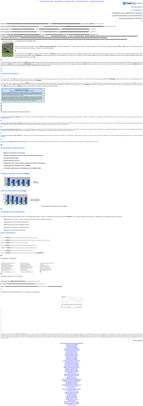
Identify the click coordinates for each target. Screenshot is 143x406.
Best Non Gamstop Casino (71, 370)
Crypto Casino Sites (71, 394)
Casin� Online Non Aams (71, 399)
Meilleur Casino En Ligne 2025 (71, 374)
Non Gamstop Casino (71, 351)
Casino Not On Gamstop (71, 347)
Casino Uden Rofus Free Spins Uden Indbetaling (71, 343)
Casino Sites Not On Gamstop (96, 1)
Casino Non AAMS (69, 1)
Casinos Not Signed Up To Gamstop (71, 360)
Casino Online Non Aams (82, 1)
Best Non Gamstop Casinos (71, 354)
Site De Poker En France (71, 383)
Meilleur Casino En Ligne (71, 368)
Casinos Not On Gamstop (71, 344)
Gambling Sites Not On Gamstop (71, 350)
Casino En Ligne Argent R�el (71, 392)
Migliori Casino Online (71, 378)
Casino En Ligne (72, 390)
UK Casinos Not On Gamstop (71, 348)
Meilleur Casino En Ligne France (71, 367)
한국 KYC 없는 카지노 (71, 386)
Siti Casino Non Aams (71, 346)
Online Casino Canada (71, 352)
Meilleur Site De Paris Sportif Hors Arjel (71, 384)
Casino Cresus (71, 387)
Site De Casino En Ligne (71, 393)
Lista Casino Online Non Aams (71, 375)
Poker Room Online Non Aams (71, 401)
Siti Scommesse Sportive (71, 382)
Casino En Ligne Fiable (71, 396)
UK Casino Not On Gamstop (46, 1)
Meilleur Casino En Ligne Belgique (71, 380)
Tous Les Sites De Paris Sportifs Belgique (71, 379)
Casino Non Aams (71, 372)
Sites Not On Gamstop (71, 356)
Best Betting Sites (59, 1)
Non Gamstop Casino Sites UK (71, 366)
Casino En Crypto (71, 376)
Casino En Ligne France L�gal (71, 403)
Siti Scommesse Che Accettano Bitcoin (71, 389)
